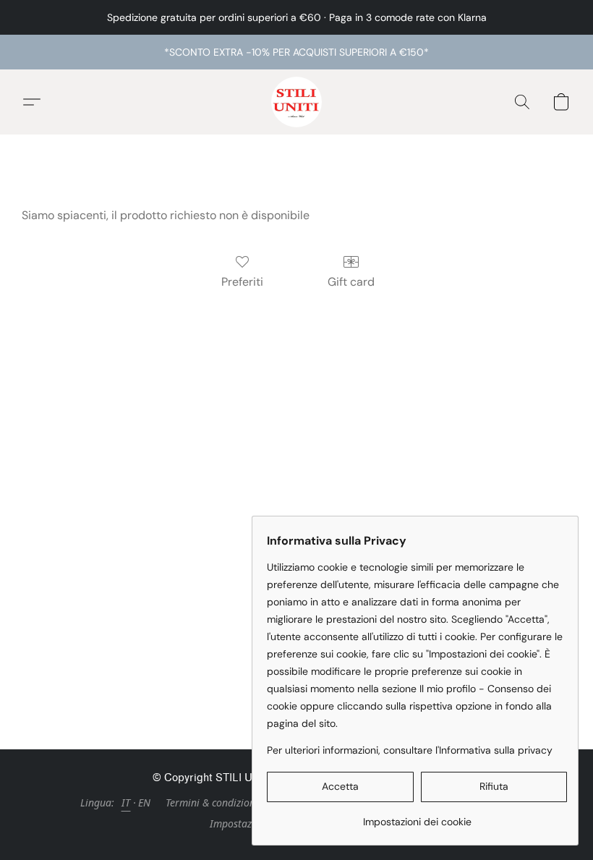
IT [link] (126, 802)
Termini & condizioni (212, 802)
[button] (296, 102)
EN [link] (144, 802)
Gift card (351, 281)
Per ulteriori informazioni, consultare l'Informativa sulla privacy (410, 750)
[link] (417, 816)
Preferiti (242, 281)
